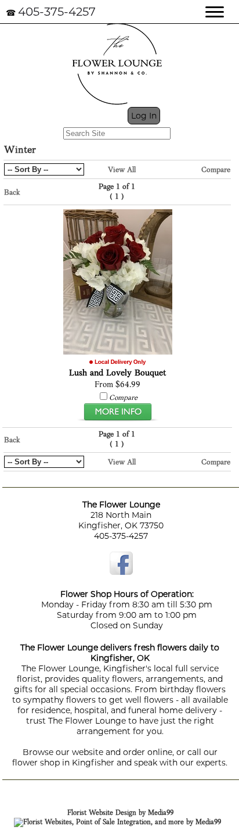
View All (122, 170)
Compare (215, 170)
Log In (144, 115)
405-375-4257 (57, 12)
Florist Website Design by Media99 (120, 813)
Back (12, 192)
